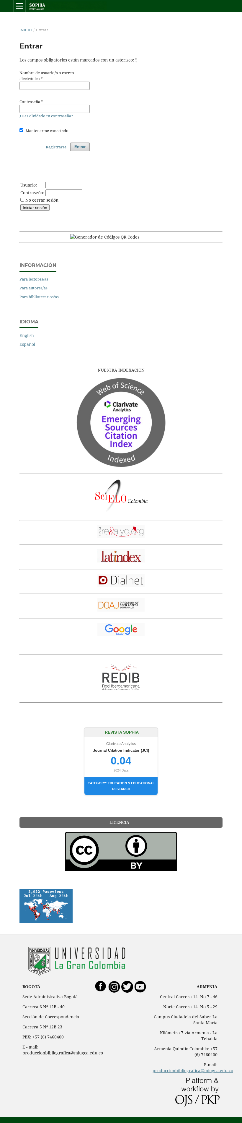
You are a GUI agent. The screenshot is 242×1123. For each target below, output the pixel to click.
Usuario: (28, 185)
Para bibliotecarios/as (39, 296)
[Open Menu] (19, 6)
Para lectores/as (33, 279)
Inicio (25, 29)
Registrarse (56, 147)
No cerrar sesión (41, 200)
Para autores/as (33, 288)
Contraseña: (32, 192)
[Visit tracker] (46, 921)
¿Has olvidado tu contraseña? (46, 116)
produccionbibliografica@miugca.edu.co (193, 1070)
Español (27, 344)
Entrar (80, 147)
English (26, 335)
